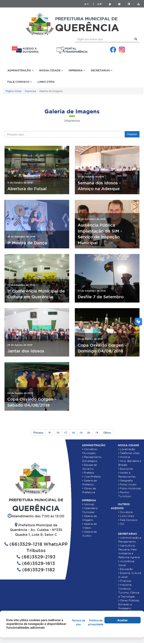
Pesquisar (132, 134)
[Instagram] (122, 50)
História (124, 456)
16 (57, 432)
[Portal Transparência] (72, 50)
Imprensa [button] (75, 70)
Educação (126, 569)
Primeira (38, 432)
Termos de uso (78, 622)
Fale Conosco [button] (18, 81)
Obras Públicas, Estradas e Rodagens (129, 604)
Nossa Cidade (128, 445)
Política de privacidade (95, 622)
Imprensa (30, 91)
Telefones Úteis (129, 453)
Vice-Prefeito (92, 476)
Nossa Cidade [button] (50, 70)
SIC (121, 523)
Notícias (88, 504)
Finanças (125, 580)
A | (89, 4)
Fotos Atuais (127, 484)
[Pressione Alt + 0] (138, 4)
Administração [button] (19, 70)
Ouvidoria (126, 512)
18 (73, 432)
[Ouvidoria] (25, 49)
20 (88, 432)
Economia (126, 468)
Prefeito (88, 472)
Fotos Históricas (130, 488)
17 (65, 432)
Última (107, 432)
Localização (127, 449)
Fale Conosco (128, 519)
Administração (93, 445)
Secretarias (127, 533)
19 (81, 432)
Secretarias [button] (101, 70)
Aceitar (122, 620)
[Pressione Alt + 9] (131, 4)
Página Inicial (13, 91)
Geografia (126, 480)
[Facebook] (113, 50)
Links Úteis (46, 81)
